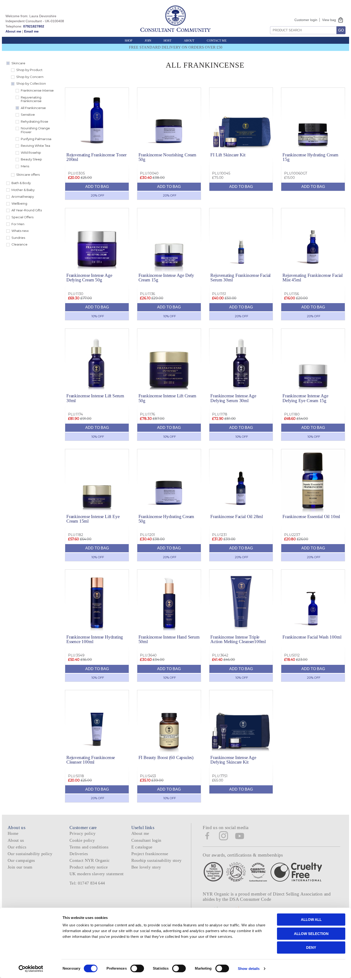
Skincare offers (28, 174)
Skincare (18, 63)
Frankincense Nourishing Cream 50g (167, 157)
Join (148, 40)
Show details (249, 969)
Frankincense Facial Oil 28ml (236, 516)
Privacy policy (82, 833)
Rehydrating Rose (34, 121)
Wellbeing (19, 203)
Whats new (20, 231)
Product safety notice (88, 867)
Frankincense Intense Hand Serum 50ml (169, 639)
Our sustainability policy (30, 853)
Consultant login (146, 840)
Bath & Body (21, 183)
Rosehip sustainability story (156, 860)
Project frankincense (149, 853)
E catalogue (142, 847)
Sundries (18, 238)
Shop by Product (29, 70)
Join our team (20, 867)
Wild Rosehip (31, 152)
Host (167, 40)
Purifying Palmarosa (36, 139)
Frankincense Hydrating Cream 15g (310, 157)
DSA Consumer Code (250, 899)
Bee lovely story (146, 867)
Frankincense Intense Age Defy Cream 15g (166, 277)
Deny (311, 947)
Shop (128, 40)
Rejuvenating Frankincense (31, 99)
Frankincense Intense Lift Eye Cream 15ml (92, 519)
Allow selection (311, 934)
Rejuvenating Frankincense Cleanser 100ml (90, 760)
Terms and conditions (88, 847)
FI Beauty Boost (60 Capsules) (165, 757)
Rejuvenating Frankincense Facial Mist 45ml (312, 277)
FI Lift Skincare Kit (227, 154)
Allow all (311, 920)
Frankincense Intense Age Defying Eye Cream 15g (305, 398)
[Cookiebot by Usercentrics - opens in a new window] (31, 968)
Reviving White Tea (35, 146)
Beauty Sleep (31, 159)
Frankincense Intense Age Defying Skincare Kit (233, 760)
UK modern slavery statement (96, 873)
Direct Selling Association (298, 893)
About (189, 40)
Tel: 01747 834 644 (87, 883)
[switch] (137, 968)
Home (13, 833)
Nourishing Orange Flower (35, 130)
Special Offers (22, 217)
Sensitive (28, 114)
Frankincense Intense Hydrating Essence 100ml (94, 639)
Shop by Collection (31, 83)
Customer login (305, 20)
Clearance (19, 244)
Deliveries (78, 853)
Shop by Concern (29, 77)
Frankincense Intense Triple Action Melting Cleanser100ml (238, 639)
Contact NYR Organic (89, 860)
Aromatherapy (22, 196)
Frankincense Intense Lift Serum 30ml (95, 398)
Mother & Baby (23, 190)
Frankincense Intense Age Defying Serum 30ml (233, 398)
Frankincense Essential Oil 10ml (311, 516)
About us (16, 840)
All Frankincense (33, 108)
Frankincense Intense (37, 90)
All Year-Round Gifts (26, 210)
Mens (25, 166)
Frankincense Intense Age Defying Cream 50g (89, 277)
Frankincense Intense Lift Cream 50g (167, 398)
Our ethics (17, 847)
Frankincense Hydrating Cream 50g (166, 519)
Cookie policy (82, 840)
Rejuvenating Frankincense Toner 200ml (96, 157)
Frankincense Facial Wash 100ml (311, 636)
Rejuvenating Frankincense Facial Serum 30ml (240, 277)
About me (13, 31)
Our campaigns (21, 860)
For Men (17, 224)
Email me (31, 31)
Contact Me (217, 40)
